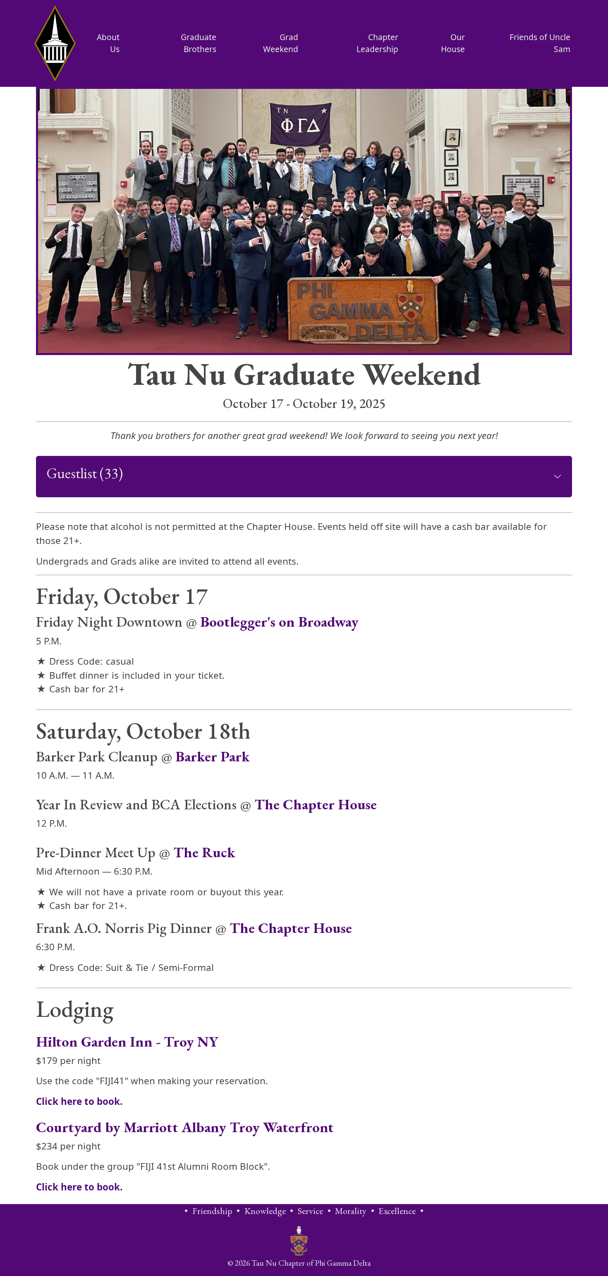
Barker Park (212, 756)
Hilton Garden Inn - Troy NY (127, 1041)
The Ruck (204, 852)
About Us (108, 43)
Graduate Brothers (198, 43)
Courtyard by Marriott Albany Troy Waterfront (185, 1127)
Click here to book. (79, 1101)
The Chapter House (315, 804)
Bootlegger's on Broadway (279, 621)
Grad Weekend (280, 43)
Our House (453, 43)
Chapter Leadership (377, 43)
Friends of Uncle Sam (540, 43)
